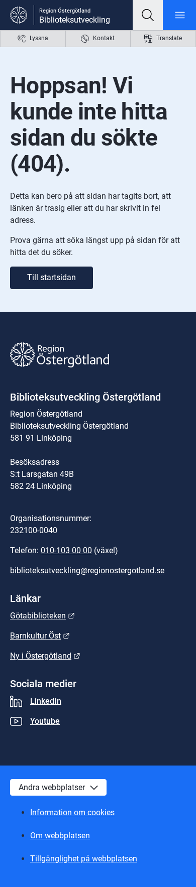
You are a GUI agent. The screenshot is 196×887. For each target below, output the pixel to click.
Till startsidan (51, 277)
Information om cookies (72, 812)
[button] (148, 15)
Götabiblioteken (42, 615)
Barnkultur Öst (40, 636)
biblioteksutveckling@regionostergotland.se (87, 570)
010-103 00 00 (66, 550)
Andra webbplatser (52, 787)
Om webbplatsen (60, 835)
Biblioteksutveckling (74, 20)
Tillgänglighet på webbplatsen (83, 858)
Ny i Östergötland (45, 656)
